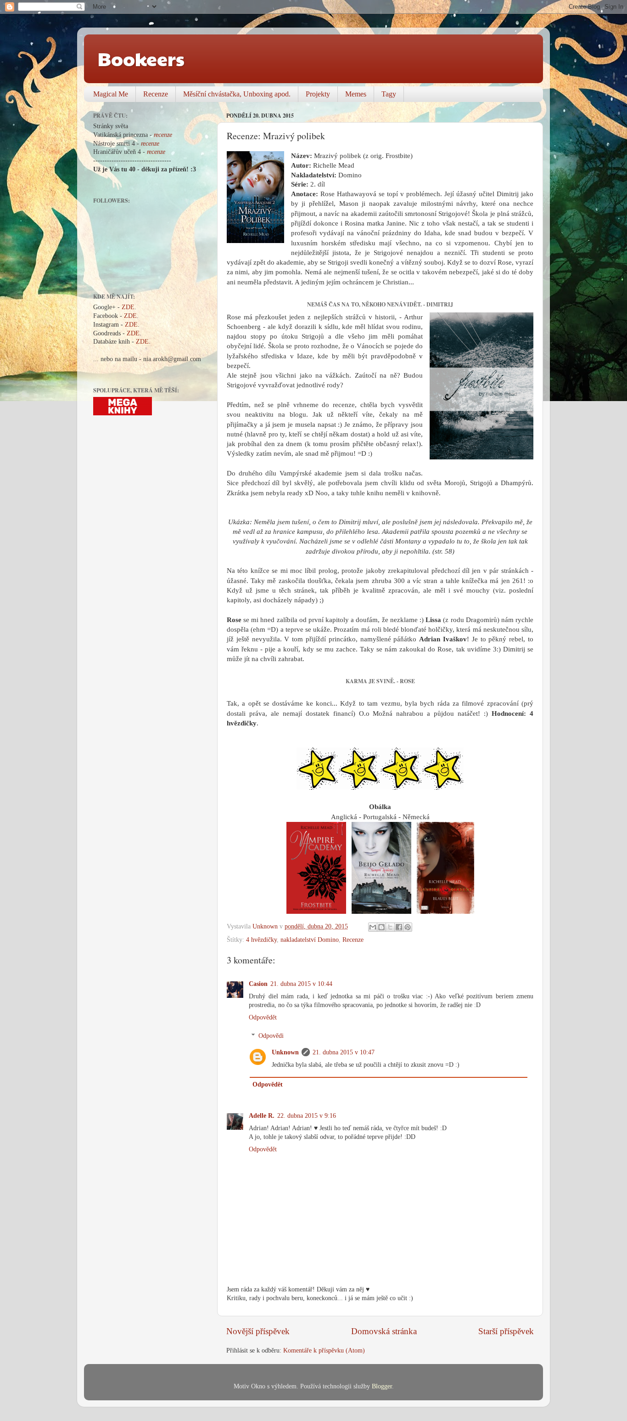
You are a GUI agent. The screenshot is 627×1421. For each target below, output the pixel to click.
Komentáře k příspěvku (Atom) (324, 1350)
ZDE (128, 307)
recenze (163, 134)
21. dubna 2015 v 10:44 (301, 983)
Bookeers (141, 58)
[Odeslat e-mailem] (372, 927)
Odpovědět (263, 1017)
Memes (355, 94)
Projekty (318, 94)
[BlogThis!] (381, 927)
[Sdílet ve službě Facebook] (398, 927)
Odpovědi (271, 1035)
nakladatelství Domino (309, 939)
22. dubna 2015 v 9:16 (306, 1115)
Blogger (382, 1386)
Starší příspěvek (506, 1331)
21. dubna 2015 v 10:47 (344, 1052)
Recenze (155, 94)
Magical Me (110, 94)
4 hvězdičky (261, 939)
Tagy (388, 94)
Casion (258, 983)
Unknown (285, 1052)
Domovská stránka (384, 1331)
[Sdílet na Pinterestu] (407, 927)
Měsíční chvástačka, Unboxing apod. (237, 94)
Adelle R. (261, 1115)
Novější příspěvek (258, 1331)
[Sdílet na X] (390, 927)
